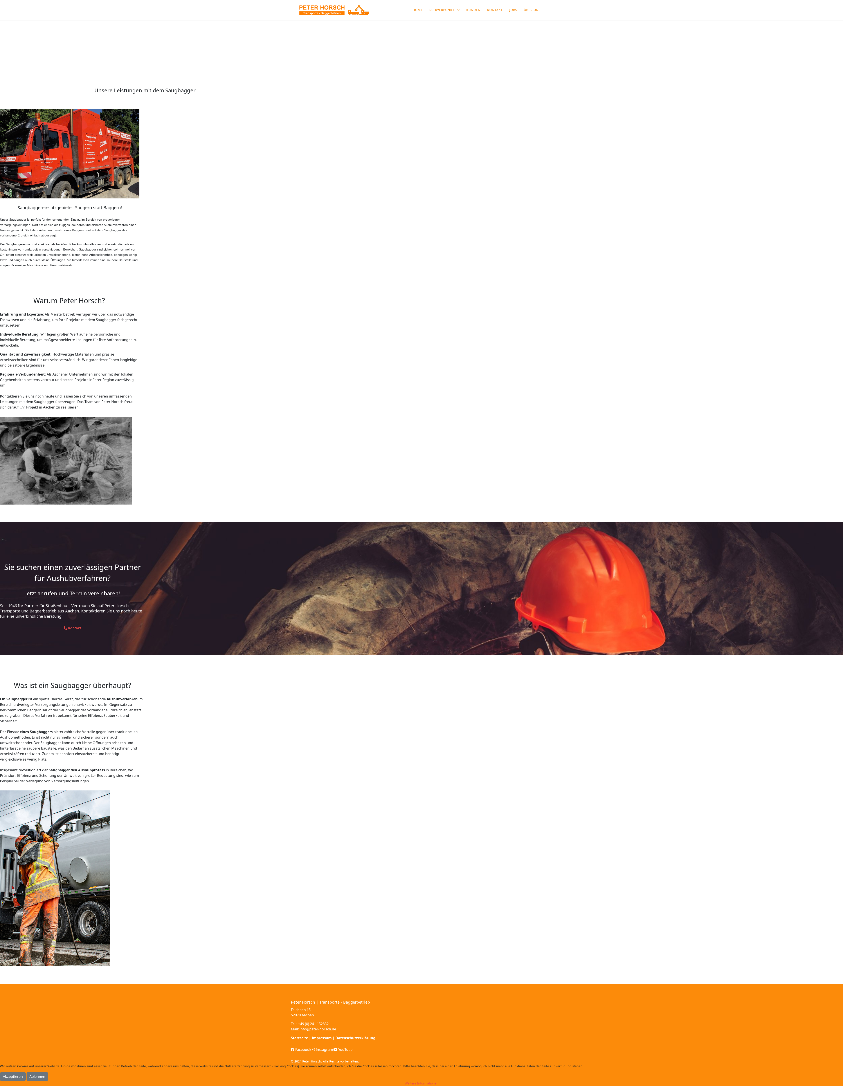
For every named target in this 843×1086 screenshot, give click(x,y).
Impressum (322, 1037)
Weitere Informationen (421, 1083)
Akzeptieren (13, 1076)
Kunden (473, 10)
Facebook (302, 1049)
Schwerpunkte (442, 10)
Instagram (324, 1049)
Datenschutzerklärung (355, 1037)
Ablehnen (37, 1076)
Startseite (299, 1037)
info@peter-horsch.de (318, 1029)
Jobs (513, 10)
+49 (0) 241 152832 (313, 1023)
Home (418, 10)
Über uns (532, 10)
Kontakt (495, 10)
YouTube (345, 1049)
